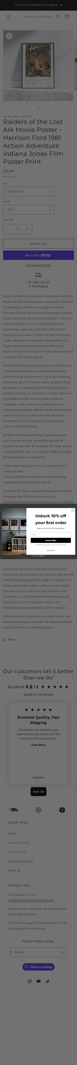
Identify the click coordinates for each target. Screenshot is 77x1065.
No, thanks (50, 550)
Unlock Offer (50, 540)
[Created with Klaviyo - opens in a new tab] (38, 556)
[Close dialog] (72, 510)
